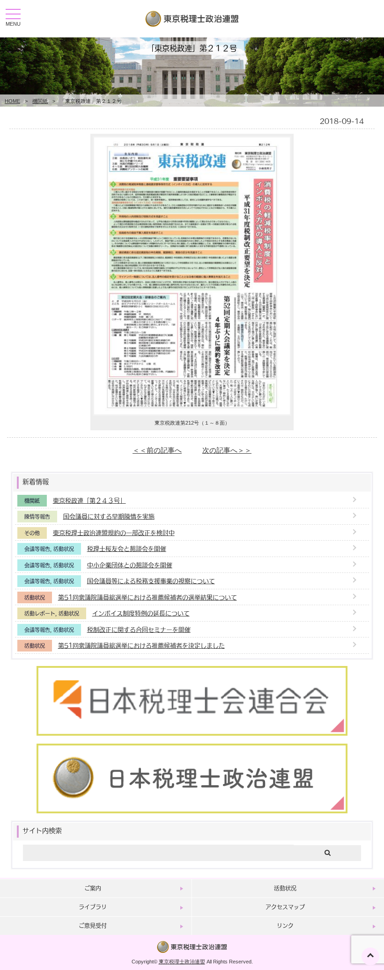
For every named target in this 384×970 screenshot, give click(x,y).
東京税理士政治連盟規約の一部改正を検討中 (114, 532)
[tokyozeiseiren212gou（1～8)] (192, 413)
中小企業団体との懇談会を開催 (129, 564)
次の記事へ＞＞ (226, 450)
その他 (32, 533)
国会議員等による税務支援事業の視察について (151, 580)
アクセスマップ (285, 907)
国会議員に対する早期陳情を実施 (109, 516)
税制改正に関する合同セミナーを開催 (139, 629)
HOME (12, 101)
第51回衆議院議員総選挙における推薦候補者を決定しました (141, 645)
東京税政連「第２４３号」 (89, 500)
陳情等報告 (37, 517)
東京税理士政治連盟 (182, 961)
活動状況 (63, 549)
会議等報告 (37, 549)
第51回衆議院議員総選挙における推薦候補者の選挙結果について (147, 597)
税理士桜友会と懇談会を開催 (126, 548)
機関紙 (40, 101)
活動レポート (39, 613)
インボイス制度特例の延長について (141, 612)
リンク (285, 925)
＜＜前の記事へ (157, 450)
